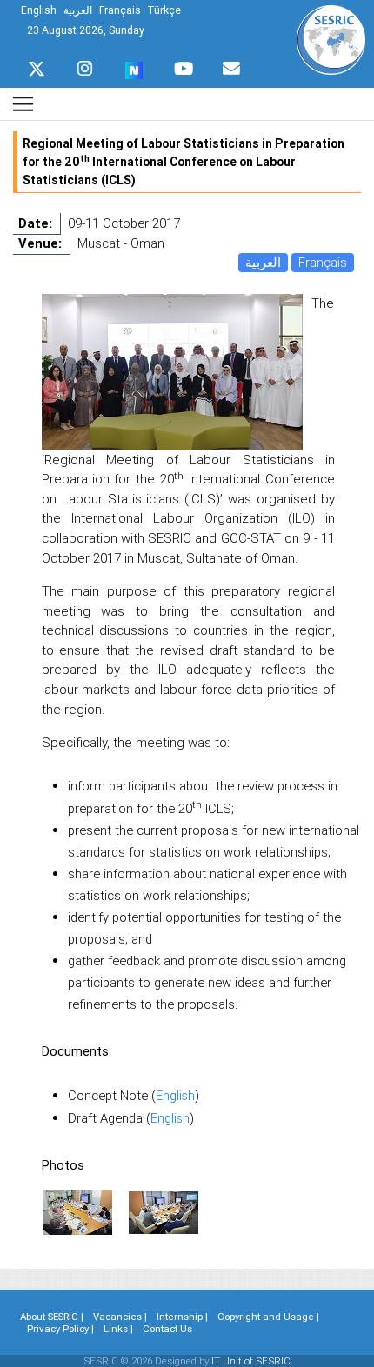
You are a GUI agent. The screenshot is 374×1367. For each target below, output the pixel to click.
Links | (118, 1329)
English (175, 1095)
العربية (263, 262)
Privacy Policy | (60, 1329)
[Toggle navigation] (23, 104)
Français (322, 262)
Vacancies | (120, 1316)
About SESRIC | (51, 1316)
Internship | (182, 1316)
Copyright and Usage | (268, 1316)
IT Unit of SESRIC (251, 1361)
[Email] (231, 64)
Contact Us (167, 1329)
